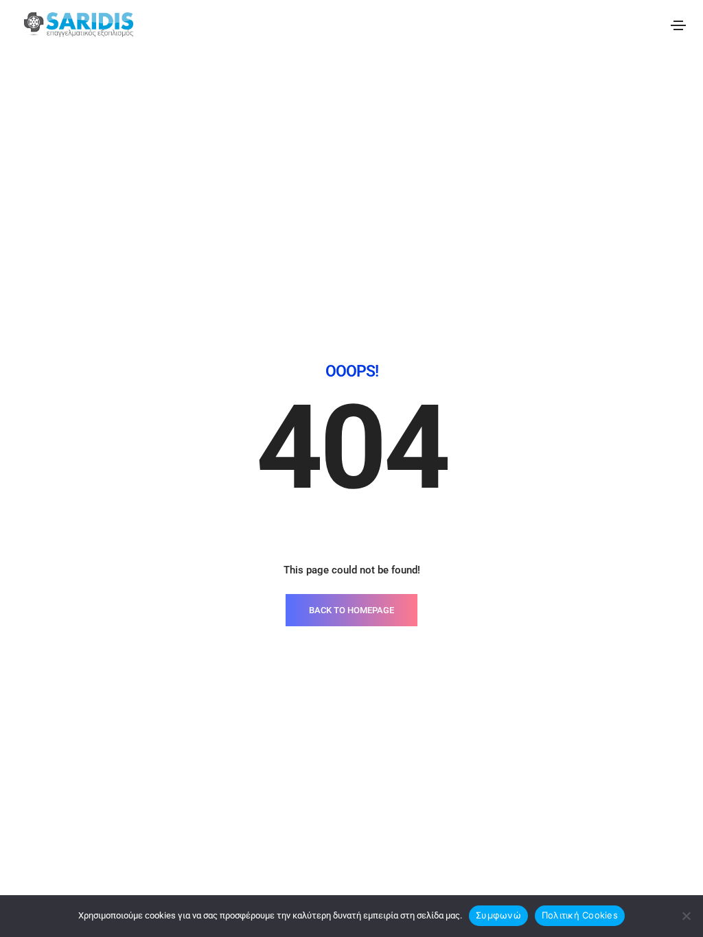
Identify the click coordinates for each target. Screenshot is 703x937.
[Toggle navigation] (678, 25)
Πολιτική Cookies (580, 915)
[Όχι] (686, 916)
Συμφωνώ (498, 915)
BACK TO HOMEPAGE (351, 610)
